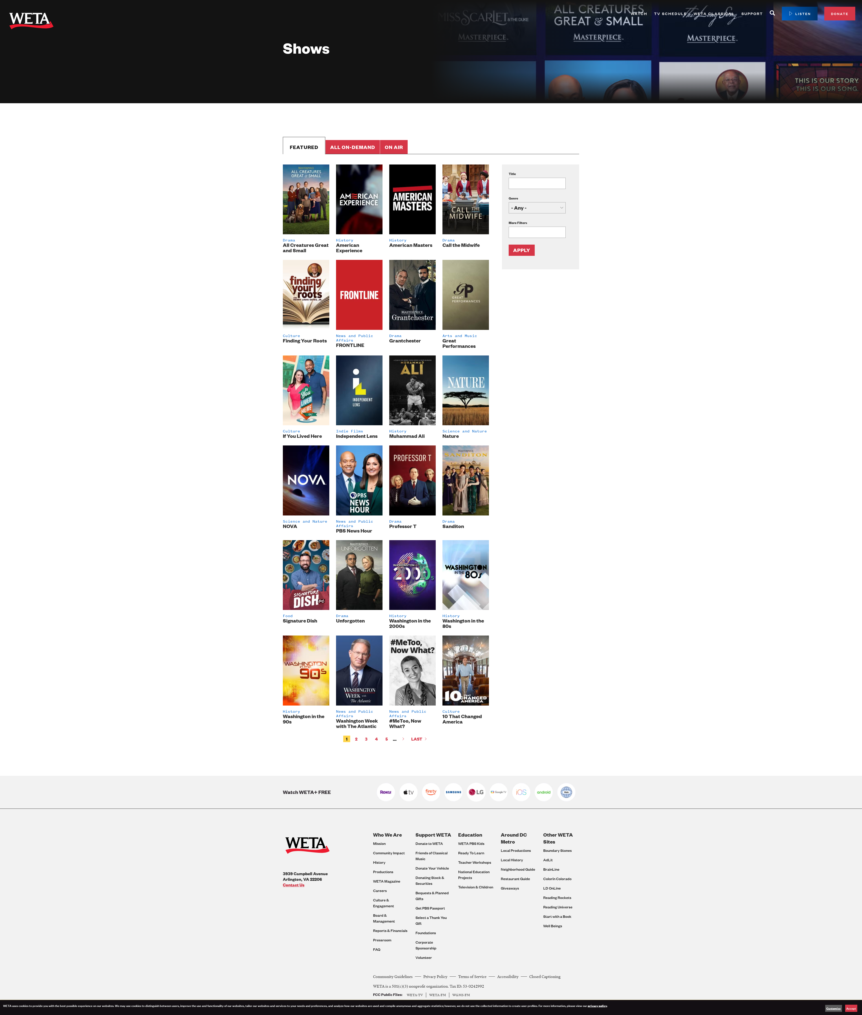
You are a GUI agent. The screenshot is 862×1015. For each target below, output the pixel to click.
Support (752, 13)
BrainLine (551, 869)
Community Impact (389, 852)
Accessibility (508, 976)
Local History (512, 859)
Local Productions (516, 850)
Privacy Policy (435, 976)
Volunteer (424, 957)
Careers (380, 890)
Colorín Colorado (557, 878)
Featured (304, 147)
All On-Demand (352, 147)
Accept (851, 1008)
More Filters (518, 222)
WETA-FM (437, 994)
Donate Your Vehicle (432, 868)
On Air (394, 147)
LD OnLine (552, 888)
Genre (513, 198)
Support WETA (433, 834)
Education (470, 834)
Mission (379, 843)
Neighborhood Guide (518, 869)
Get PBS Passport (430, 908)
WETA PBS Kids (471, 843)
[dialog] (431, 1007)
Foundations (426, 932)
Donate (840, 13)
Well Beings (552, 925)
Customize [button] (833, 1008)
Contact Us (293, 885)
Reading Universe (557, 907)
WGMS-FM (461, 994)
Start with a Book (557, 916)
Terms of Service (472, 976)
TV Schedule (670, 13)
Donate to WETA (429, 843)
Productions (383, 871)
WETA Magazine (386, 881)
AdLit (548, 859)
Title (512, 173)
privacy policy (597, 1005)
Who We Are (387, 834)
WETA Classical (714, 13)
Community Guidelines (393, 976)
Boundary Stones (557, 850)
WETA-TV (415, 994)
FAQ (376, 949)
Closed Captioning (545, 976)
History (379, 862)
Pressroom (382, 940)
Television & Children (475, 887)
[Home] (31, 22)
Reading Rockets (557, 897)
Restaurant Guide (515, 878)
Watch (639, 13)
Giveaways (510, 888)
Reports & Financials (390, 930)
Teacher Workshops (474, 862)
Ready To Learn (471, 852)
